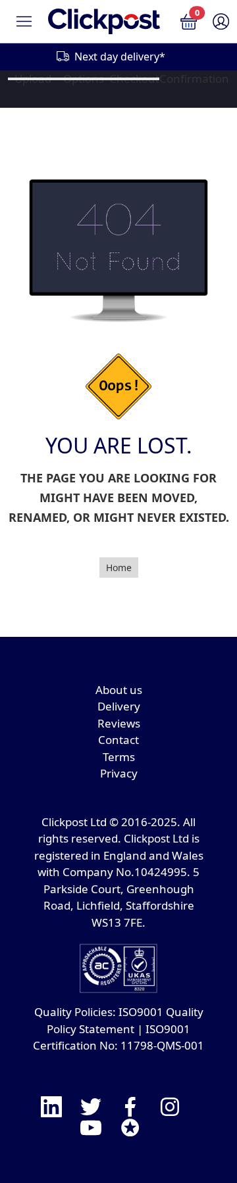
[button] (188, 20)
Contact (118, 739)
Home (119, 567)
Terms (119, 756)
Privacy (119, 773)
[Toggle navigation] (24, 21)
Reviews (118, 723)
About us (118, 689)
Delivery (118, 706)
